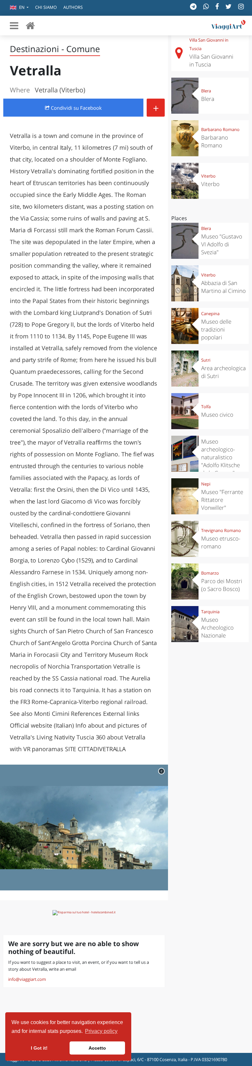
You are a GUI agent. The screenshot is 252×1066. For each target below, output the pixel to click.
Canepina (210, 313)
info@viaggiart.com (27, 979)
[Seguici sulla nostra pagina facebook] (217, 6)
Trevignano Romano (221, 530)
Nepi (205, 484)
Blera (206, 91)
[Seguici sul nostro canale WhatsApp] (205, 6)
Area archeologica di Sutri (223, 372)
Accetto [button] (97, 1048)
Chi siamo (46, 7)
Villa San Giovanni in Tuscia (211, 60)
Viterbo (208, 176)
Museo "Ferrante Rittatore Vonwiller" (222, 499)
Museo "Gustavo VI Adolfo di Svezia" (221, 244)
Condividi (76, 108)
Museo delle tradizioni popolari (216, 329)
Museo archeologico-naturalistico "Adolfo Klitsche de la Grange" (220, 457)
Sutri (205, 360)
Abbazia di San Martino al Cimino (223, 287)
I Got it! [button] (39, 1048)
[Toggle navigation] (14, 25)
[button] (19, 7)
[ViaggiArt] (30, 25)
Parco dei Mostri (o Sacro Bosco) (221, 585)
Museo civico (217, 414)
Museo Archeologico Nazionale (217, 627)
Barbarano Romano (220, 129)
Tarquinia (210, 612)
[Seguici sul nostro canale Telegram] (193, 6)
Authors (73, 7)
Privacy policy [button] (101, 1031)
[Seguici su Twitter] (228, 6)
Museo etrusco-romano (220, 542)
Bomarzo (210, 573)
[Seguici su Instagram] (241, 6)
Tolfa (206, 406)
